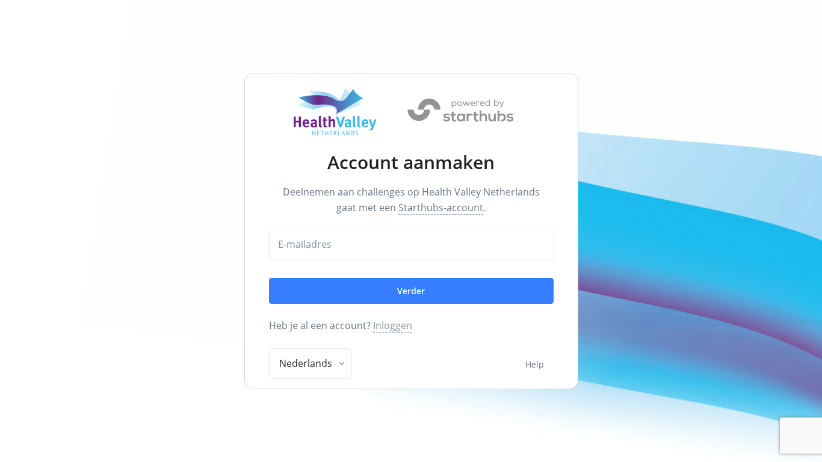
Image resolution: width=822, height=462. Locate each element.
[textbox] (305, 363)
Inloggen (392, 325)
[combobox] (310, 364)
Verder (411, 291)
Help (534, 364)
